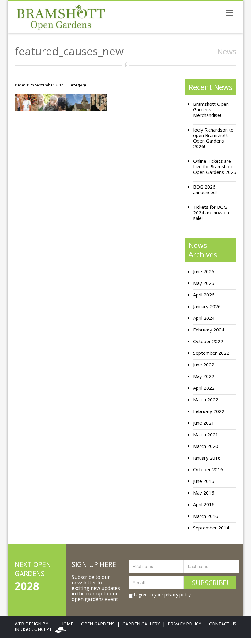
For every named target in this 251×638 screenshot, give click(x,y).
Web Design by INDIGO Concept (35, 626)
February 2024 (208, 330)
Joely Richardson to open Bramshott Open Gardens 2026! (213, 138)
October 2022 (208, 341)
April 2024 (204, 318)
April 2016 (204, 504)
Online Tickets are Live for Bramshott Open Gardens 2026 (214, 166)
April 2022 (204, 388)
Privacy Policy (184, 624)
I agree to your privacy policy (162, 595)
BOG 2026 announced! (205, 189)
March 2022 (205, 400)
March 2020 (205, 446)
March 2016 (205, 516)
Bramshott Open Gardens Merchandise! (211, 109)
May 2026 (203, 283)
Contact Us (222, 624)
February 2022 (208, 411)
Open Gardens (97, 624)
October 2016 (208, 469)
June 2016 (203, 481)
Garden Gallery (141, 624)
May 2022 (203, 376)
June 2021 (203, 423)
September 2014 (211, 528)
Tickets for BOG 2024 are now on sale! (211, 212)
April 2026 (204, 295)
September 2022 (211, 353)
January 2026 (207, 306)
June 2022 (203, 365)
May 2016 (203, 493)
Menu (229, 13)
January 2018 (207, 458)
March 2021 (205, 434)
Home (66, 624)
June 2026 (203, 271)
